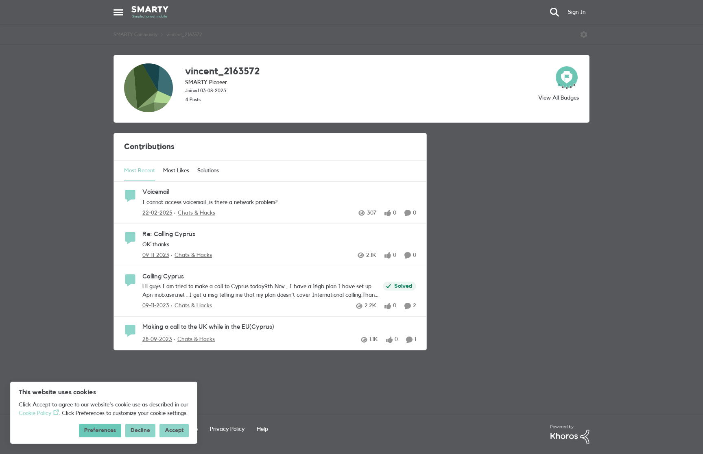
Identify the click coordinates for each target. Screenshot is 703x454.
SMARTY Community (135, 34)
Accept (174, 430)
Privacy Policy (227, 429)
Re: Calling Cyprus (168, 234)
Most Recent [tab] (139, 171)
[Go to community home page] (149, 12)
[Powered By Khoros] (569, 434)
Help (262, 429)
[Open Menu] (583, 34)
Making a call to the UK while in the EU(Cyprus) (208, 327)
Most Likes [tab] (176, 171)
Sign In (576, 12)
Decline (140, 430)
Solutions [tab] (208, 171)
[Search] (554, 12)
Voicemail (155, 192)
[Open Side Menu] (118, 12)
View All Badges (558, 98)
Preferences (100, 430)
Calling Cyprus (163, 276)
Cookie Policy (35, 413)
